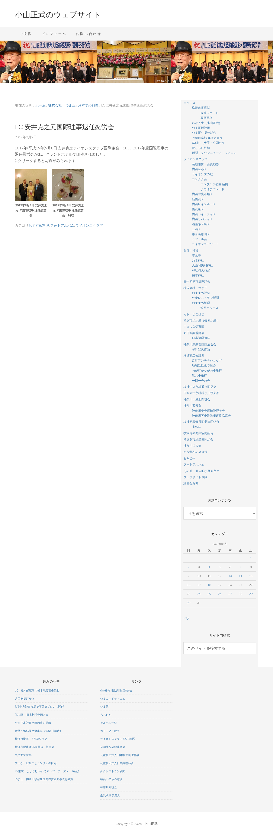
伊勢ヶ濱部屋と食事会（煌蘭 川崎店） (38, 731)
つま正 (104, 706)
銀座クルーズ (209, 307)
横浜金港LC (199, 169)
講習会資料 (190, 483)
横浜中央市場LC (202, 194)
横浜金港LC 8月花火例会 (31, 738)
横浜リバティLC (202, 219)
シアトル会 (199, 239)
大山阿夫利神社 (202, 265)
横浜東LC (198, 209)
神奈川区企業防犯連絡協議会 (211, 415)
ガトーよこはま (193, 314)
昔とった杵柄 (201, 148)
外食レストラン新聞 (205, 297)
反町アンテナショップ (207, 360)
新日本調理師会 (193, 333)
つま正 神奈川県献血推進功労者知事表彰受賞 (44, 779)
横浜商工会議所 (193, 355)
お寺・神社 (190, 250)
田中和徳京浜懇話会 (196, 281)
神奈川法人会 (192, 445)
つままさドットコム (112, 698)
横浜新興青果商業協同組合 (201, 421)
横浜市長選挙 (201, 107)
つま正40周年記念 (204, 132)
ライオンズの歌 (202, 174)
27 (230, 594)
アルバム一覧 (108, 722)
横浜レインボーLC (204, 204)
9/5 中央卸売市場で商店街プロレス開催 (39, 706)
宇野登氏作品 (201, 349)
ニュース (189, 103)
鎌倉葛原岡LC (201, 234)
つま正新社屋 (201, 128)
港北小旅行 (199, 375)
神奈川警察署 (192, 405)
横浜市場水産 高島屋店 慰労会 (34, 747)
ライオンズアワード (205, 244)
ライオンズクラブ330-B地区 (117, 738)
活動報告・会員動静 (205, 164)
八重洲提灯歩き (24, 698)
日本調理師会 (201, 338)
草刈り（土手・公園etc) (208, 143)
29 (251, 594)
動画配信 (206, 118)
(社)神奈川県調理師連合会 (116, 690)
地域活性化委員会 (204, 365)
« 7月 (186, 618)
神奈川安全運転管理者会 (208, 410)
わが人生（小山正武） (207, 123)
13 (230, 576)
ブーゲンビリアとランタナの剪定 (36, 763)
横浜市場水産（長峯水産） (201, 320)
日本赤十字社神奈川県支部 (201, 393)
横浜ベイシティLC (204, 214)
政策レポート (209, 113)
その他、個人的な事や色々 (201, 471)
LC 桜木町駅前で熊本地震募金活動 (37, 690)
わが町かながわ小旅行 (207, 370)
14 (240, 576)
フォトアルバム (62, 225)
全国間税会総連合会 (112, 747)
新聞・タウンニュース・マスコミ (214, 153)
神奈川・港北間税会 (196, 399)
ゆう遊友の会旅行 (195, 452)
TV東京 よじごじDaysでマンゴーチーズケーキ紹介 (47, 771)
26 (219, 594)
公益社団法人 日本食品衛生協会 (119, 755)
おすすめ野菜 (201, 293)
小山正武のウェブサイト (58, 14)
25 (209, 594)
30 (188, 602)
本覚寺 (196, 255)
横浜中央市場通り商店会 (199, 386)
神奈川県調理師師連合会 (199, 344)
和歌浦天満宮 (201, 270)
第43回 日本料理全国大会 (31, 714)
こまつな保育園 (193, 326)
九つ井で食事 (23, 755)
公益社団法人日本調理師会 (117, 763)
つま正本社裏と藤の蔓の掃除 (33, 722)
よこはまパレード (212, 189)
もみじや (189, 458)
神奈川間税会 (108, 787)
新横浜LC (198, 199)
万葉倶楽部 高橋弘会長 (207, 138)
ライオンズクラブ (89, 225)
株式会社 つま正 (195, 288)
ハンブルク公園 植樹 (214, 184)
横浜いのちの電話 (111, 779)
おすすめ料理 (39, 225)
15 (251, 576)
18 (209, 585)
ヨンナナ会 (199, 179)
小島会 (196, 427)
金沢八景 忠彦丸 (110, 795)
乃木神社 (198, 260)
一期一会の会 (201, 380)
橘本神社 (198, 275)
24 (199, 594)
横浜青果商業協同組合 (198, 433)
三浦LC (196, 229)
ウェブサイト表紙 (195, 477)
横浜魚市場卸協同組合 (198, 439)
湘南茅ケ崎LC (201, 224)
